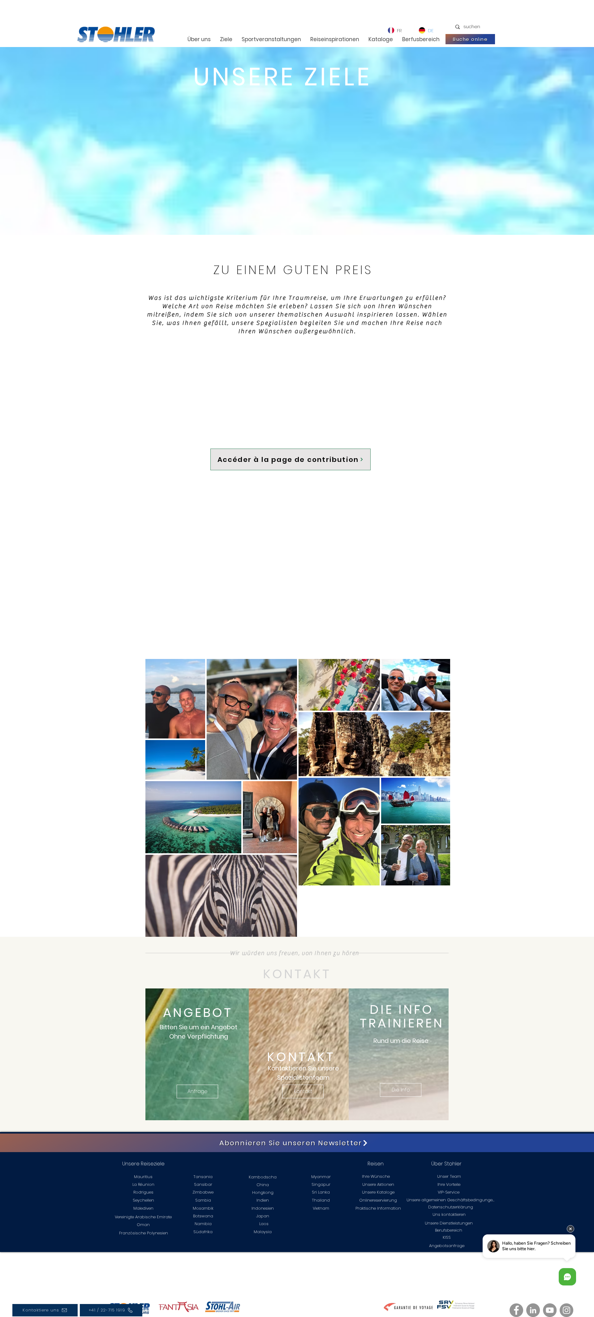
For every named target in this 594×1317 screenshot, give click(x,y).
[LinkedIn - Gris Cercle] (533, 1310)
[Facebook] (516, 1310)
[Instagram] (566, 1310)
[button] (197, 1091)
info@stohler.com (223, 1273)
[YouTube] (550, 1310)
